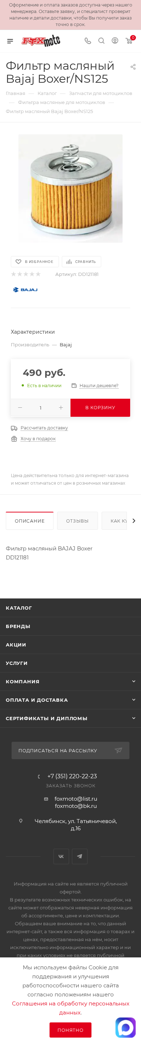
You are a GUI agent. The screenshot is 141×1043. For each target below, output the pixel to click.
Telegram (79, 856)
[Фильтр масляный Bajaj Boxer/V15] (70, 188)
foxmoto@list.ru (76, 798)
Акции (16, 645)
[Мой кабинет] (115, 41)
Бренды (18, 626)
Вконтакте (61, 856)
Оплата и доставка (37, 700)
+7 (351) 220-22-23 (72, 776)
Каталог (19, 608)
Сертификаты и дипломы (46, 718)
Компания (22, 681)
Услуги (17, 663)
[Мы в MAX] (125, 1027)
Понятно (70, 1030)
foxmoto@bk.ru (76, 805)
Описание (29, 521)
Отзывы (77, 521)
